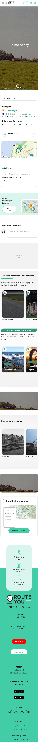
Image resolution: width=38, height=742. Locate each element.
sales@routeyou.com (19, 729)
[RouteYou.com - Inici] (9, 2)
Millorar (19, 641)
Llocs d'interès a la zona (12, 177)
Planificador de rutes (19, 531)
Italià (24, 116)
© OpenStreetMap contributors (30, 157)
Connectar (19, 651)
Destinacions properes (12, 181)
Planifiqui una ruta (21, 615)
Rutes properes (9, 209)
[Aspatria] (13, 442)
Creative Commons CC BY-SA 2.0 (15, 88)
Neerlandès (31, 116)
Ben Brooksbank (7, 87)
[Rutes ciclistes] (13, 304)
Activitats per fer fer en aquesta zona (17, 174)
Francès (18, 116)
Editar (15, 98)
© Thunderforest (19, 157)
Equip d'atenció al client (19, 739)
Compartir (6, 98)
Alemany (28, 114)
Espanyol (11, 116)
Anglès (4, 116)
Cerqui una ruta (21, 627)
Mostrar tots (7, 278)
